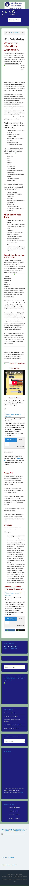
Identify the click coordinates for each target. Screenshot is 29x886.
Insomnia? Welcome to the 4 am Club (13, 725)
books (19, 458)
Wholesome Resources (14, 5)
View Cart (14, 10)
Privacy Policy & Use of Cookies (14, 874)
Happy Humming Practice (10, 712)
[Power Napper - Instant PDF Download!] (14, 416)
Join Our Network (7, 857)
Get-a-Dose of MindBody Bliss (11, 728)
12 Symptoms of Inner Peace (11, 716)
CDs (5, 460)
